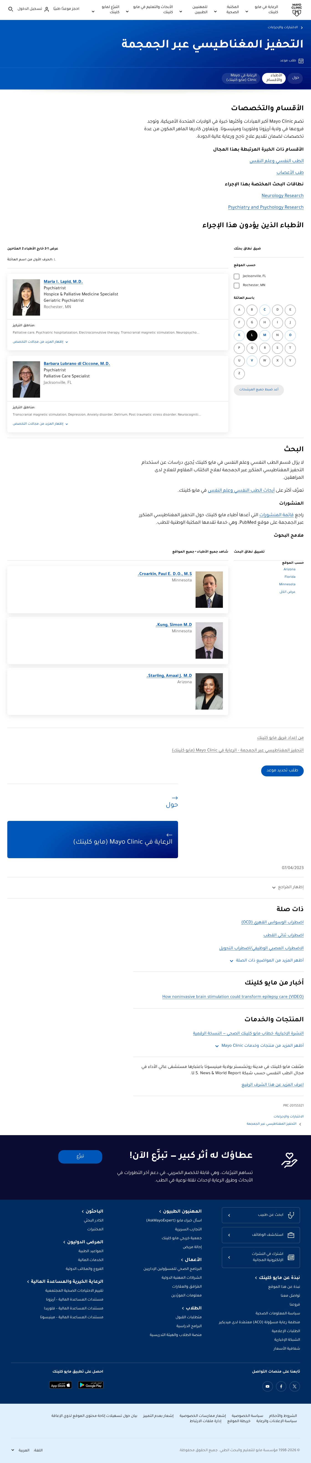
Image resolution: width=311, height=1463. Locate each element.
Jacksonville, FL (254, 276)
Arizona (290, 570)
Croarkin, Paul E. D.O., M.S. (165, 574)
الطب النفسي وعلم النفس (277, 161)
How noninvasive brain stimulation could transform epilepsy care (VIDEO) (233, 997)
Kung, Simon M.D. (174, 625)
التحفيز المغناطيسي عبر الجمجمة (213, 46)
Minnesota (287, 585)
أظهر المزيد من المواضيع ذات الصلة (270, 961)
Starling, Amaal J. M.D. (169, 676)
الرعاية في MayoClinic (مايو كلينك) (241, 78)
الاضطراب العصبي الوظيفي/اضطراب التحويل (261, 948)
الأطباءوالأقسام (274, 78)
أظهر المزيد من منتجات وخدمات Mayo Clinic (263, 1046)
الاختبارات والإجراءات (283, 28)
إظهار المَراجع (291, 887)
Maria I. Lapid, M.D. (63, 282)
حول (295, 78)
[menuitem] (295, 78)
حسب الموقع (244, 265)
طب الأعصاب (290, 173)
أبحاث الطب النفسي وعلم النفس (241, 490)
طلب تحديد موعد (282, 770)
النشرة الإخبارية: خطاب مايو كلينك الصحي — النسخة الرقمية (248, 1034)
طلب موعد (288, 61)
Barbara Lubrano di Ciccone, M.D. (77, 364)
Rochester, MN (254, 285)
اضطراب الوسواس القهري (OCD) (272, 922)
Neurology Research (283, 196)
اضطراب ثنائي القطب (283, 935)
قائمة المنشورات (276, 515)
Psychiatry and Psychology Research (266, 207)
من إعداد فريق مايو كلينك (280, 738)
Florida (290, 577)
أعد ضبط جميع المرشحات (258, 390)
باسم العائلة (244, 298)
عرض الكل (288, 592)
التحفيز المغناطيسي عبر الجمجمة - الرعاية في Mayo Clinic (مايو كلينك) (238, 750)
